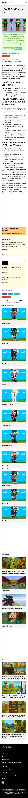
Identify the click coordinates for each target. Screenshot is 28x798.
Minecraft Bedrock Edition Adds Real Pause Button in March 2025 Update (13, 716)
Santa (4, 384)
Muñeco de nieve (7, 405)
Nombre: (4, 249)
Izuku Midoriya (7, 445)
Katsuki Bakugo (7, 466)
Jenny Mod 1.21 (7, 626)
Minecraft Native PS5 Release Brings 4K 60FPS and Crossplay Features (13, 696)
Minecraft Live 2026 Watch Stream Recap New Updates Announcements (13, 677)
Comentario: (5, 255)
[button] (4, 53)
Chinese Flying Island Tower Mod (12, 608)
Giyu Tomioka (6, 323)
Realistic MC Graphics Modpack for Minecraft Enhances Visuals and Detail (13, 736)
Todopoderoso (6, 425)
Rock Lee (5, 343)
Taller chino (6, 591)
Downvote (5, 269)
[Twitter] (3, 782)
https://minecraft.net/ (12, 117)
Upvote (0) (18, 267)
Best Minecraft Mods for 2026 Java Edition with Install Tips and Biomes (13, 572)
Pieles (12, 291)
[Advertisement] (14, 211)
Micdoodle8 (7, 2)
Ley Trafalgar (6, 364)
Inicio (3, 12)
